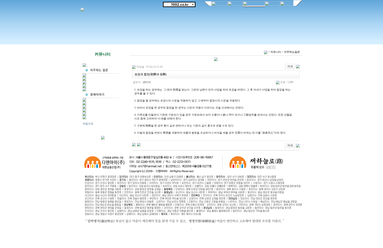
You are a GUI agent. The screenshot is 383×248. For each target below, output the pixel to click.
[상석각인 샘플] (134, 144)
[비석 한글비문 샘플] (139, 144)
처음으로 (88, 123)
